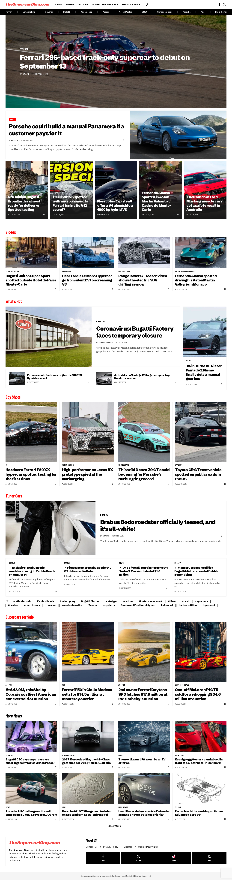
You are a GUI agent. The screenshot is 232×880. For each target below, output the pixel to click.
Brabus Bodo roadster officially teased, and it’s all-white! (158, 525)
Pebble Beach (45, 601)
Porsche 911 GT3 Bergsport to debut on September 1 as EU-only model (87, 813)
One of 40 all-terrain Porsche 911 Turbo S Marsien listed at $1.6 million (143, 571)
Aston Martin (125, 12)
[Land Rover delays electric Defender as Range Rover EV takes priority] (144, 788)
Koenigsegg (86, 12)
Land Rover (123, 807)
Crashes (13, 605)
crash (185, 601)
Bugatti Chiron (12, 271)
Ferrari (9, 12)
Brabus (104, 515)
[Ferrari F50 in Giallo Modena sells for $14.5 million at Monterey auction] (88, 652)
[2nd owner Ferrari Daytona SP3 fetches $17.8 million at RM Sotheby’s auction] (144, 652)
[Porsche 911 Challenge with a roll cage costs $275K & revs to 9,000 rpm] (31, 788)
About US (91, 840)
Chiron (172, 601)
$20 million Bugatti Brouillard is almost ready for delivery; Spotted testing (24, 203)
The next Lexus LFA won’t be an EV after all (141, 761)
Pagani (105, 12)
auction (128, 601)
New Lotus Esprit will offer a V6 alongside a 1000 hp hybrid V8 (115, 205)
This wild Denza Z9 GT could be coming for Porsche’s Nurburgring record (144, 474)
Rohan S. (14, 140)
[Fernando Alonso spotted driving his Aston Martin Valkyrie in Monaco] (201, 252)
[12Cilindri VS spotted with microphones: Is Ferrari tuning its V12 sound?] (71, 190)
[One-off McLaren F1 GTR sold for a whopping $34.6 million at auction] (201, 652)
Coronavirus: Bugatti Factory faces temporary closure (135, 332)
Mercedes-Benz (165, 12)
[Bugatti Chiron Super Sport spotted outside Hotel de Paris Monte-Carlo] (31, 252)
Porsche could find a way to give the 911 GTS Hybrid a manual (54, 377)
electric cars (124, 271)
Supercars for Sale (20, 617)
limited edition (188, 605)
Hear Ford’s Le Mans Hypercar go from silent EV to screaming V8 (87, 280)
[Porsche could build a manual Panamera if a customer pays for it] (178, 135)
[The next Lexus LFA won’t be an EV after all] (144, 736)
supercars (201, 601)
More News (14, 716)
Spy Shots (13, 397)
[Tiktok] (173, 858)
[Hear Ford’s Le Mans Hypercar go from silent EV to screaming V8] (88, 252)
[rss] (209, 858)
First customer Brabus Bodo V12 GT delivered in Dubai (87, 569)
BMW (144, 12)
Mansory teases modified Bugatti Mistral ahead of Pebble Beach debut (196, 571)
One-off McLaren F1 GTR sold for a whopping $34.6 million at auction (198, 694)
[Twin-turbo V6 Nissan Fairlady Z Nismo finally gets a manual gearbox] (204, 332)
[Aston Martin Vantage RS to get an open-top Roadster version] (104, 378)
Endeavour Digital (123, 876)
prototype (111, 601)
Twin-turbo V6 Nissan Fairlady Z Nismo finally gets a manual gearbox (204, 372)
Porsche (187, 12)
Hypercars (66, 271)
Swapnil (26, 74)
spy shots (179, 465)
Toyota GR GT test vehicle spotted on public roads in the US (198, 474)
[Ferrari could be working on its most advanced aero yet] (201, 788)
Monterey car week (150, 601)
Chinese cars (123, 465)
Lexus (120, 755)
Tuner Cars (14, 496)
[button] (147, 4)
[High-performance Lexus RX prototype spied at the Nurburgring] (88, 432)
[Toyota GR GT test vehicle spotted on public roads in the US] (201, 432)
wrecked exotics (72, 605)
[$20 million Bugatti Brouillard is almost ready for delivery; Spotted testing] (27, 190)
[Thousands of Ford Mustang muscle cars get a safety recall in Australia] (205, 190)
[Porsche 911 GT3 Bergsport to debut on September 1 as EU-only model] (88, 788)
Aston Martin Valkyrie (184, 271)
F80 (7, 465)
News (12, 119)
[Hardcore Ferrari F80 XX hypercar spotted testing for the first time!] (31, 432)
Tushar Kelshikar (106, 342)
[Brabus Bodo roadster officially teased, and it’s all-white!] (50, 528)
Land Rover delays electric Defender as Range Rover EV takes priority (144, 813)
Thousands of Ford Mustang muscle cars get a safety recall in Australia (204, 203)
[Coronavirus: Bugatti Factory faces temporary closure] (49, 337)
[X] (224, 4)
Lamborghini (29, 12)
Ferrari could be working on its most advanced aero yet (200, 813)
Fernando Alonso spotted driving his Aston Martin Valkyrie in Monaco (196, 280)
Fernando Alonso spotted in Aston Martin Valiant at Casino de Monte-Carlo (156, 201)
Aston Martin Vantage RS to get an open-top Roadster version (142, 377)
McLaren (49, 12)
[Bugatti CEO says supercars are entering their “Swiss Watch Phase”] (31, 736)
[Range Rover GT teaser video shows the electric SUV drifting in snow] (144, 252)
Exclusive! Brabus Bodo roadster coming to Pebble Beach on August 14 (32, 571)
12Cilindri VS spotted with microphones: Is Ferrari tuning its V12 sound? (70, 203)
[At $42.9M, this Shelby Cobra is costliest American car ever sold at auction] (31, 652)
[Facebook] (219, 4)
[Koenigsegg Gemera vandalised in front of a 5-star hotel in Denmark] (201, 736)
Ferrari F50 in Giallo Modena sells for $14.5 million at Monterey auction (87, 694)
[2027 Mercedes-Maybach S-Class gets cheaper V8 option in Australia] (88, 736)
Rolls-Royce (221, 12)
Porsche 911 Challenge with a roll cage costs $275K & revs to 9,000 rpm (31, 813)
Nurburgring (68, 465)
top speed (209, 605)
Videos (11, 232)
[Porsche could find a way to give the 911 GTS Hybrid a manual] (17, 378)
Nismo (188, 360)
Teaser (92, 605)
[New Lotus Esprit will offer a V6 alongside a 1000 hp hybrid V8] (116, 190)
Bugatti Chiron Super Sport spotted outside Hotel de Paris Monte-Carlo (31, 280)
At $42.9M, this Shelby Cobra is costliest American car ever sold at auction (31, 694)
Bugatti (67, 12)
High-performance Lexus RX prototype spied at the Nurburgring (87, 474)
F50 (63, 685)
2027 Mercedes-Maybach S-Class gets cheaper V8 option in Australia (86, 761)
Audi (203, 12)
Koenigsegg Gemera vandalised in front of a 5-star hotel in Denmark (199, 761)
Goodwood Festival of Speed (138, 605)
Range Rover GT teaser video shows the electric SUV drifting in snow (142, 280)
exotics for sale (21, 601)
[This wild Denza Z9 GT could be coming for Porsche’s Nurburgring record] (144, 432)
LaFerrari (167, 605)
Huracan (51, 605)
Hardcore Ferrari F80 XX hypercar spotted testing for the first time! (31, 474)
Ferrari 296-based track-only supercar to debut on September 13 (105, 61)
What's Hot (14, 301)
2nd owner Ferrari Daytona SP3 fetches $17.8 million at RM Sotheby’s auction (142, 694)
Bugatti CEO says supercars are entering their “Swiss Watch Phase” (30, 761)
